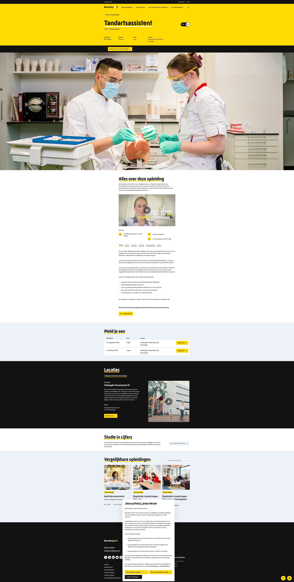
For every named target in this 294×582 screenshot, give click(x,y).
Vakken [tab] (127, 245)
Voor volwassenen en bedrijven (158, 7)
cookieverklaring (164, 566)
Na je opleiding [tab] (150, 245)
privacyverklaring (153, 566)
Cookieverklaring (109, 575)
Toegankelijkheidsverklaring (112, 578)
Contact (188, 2)
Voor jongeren (140, 7)
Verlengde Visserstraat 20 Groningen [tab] (115, 375)
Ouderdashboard (108, 2)
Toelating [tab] (141, 245)
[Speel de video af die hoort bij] (147, 210)
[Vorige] (184, 460)
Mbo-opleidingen (127, 7)
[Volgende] (188, 460)
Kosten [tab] (159, 245)
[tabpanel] (147, 273)
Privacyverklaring (109, 572)
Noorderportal (181, 2)
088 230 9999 (109, 548)
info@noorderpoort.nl (112, 551)
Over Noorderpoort (177, 7)
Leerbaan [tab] (134, 245)
